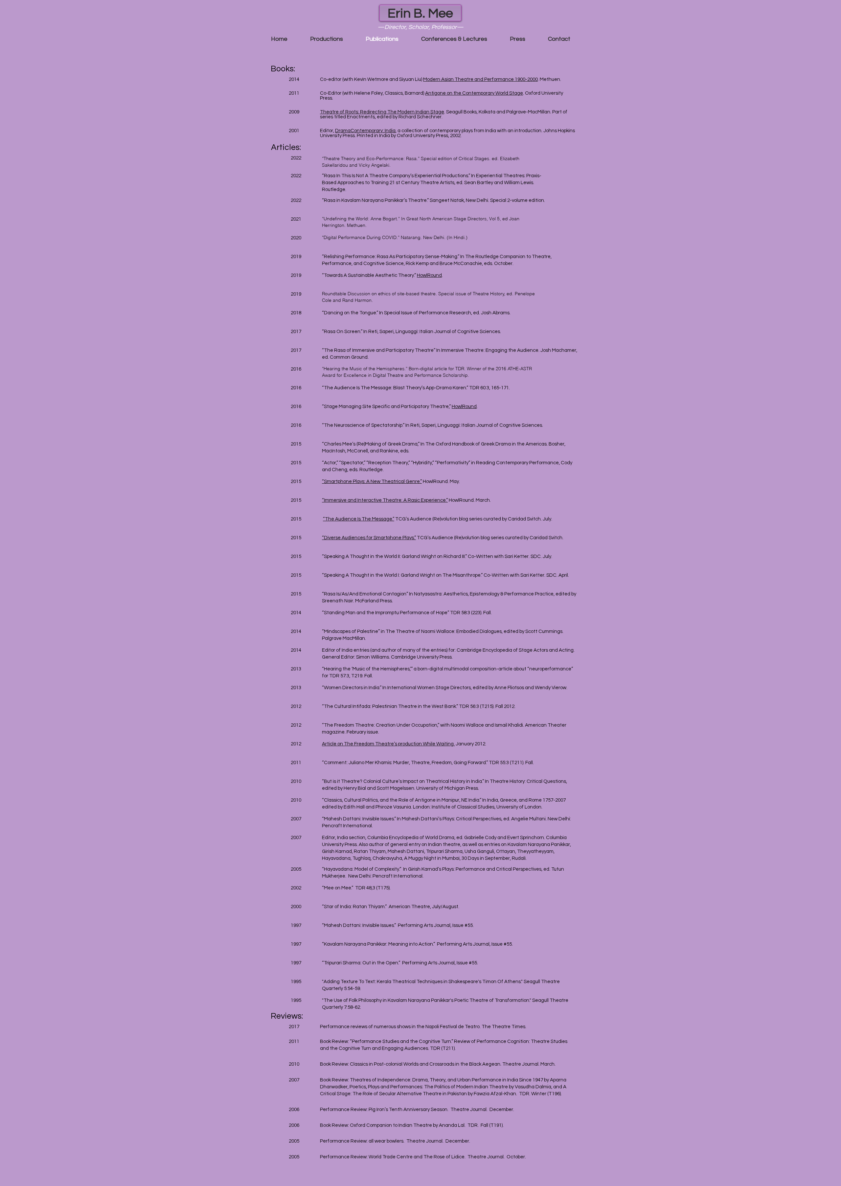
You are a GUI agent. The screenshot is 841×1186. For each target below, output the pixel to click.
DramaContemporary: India (365, 130)
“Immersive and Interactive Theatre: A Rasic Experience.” (385, 500)
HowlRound (429, 275)
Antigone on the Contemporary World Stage (474, 93)
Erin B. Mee (420, 13)
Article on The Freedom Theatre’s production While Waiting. (388, 743)
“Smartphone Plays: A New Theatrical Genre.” (372, 481)
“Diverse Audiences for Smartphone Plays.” (369, 537)
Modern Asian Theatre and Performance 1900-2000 (480, 79)
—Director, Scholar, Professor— (420, 27)
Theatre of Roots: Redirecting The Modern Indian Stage (382, 111)
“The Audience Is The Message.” (358, 519)
